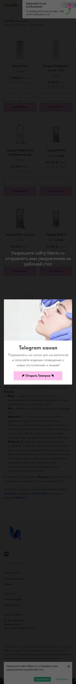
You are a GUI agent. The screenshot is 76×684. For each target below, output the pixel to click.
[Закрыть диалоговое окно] (70, 6)
